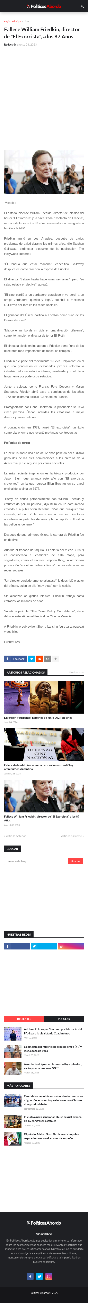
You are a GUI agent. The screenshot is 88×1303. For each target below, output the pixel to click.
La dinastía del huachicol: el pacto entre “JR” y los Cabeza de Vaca (53, 1048)
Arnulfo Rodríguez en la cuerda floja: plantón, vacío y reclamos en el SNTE (53, 1066)
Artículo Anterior (16, 836)
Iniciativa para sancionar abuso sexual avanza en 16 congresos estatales (52, 1119)
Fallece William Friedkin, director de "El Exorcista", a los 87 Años (41, 818)
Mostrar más (76, 672)
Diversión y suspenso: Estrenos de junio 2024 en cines (38, 717)
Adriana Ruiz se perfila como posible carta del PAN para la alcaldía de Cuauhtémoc (53, 1031)
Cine (26, 21)
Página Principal (12, 21)
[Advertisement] (44, 95)
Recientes (24, 1019)
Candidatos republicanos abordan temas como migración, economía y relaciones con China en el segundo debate (53, 1100)
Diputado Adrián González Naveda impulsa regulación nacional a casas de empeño (51, 1136)
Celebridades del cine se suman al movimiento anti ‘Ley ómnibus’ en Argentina (38, 767)
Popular (64, 1019)
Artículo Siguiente (71, 836)
